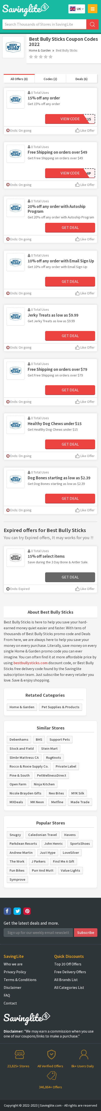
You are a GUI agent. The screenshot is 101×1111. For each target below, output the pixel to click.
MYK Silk (77, 793)
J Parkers (39, 861)
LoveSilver (71, 852)
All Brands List (66, 979)
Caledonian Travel (42, 834)
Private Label (66, 766)
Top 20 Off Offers (67, 963)
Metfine (57, 802)
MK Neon (37, 802)
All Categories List (69, 987)
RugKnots (53, 757)
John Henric (53, 843)
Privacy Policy (15, 971)
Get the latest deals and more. (31, 923)
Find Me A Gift (63, 861)
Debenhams (19, 739)
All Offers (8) (19, 79)
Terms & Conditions (20, 979)
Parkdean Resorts (23, 843)
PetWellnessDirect (51, 775)
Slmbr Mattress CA (24, 757)
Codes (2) (50, 79)
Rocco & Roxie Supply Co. (29, 766)
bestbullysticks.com (30, 662)
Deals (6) (82, 79)
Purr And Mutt (42, 870)
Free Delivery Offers (70, 971)
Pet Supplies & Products (60, 707)
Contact (10, 1003)
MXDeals (16, 802)
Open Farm (18, 784)
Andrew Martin (21, 852)
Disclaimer (12, 987)
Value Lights (70, 870)
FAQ (7, 995)
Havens (70, 834)
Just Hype (47, 852)
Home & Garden (40, 50)
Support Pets (60, 739)
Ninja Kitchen (44, 784)
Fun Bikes (17, 870)
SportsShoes (80, 843)
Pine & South (20, 775)
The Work (17, 861)
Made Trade (80, 802)
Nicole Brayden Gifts (25, 793)
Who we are (13, 963)
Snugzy (15, 834)
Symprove (17, 879)
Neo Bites (56, 793)
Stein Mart (49, 748)
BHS (39, 739)
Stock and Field (22, 748)
